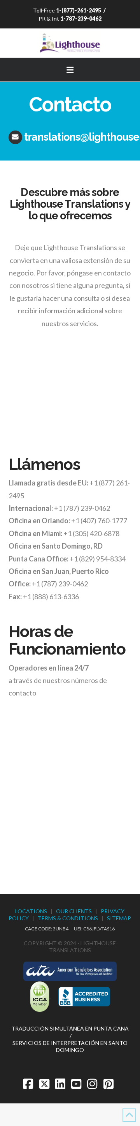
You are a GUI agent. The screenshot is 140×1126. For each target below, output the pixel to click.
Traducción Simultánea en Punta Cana (70, 1028)
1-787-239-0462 (81, 18)
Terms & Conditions (68, 918)
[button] (70, 68)
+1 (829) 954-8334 (98, 558)
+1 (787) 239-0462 (82, 508)
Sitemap (119, 918)
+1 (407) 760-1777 (99, 520)
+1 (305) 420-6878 (91, 533)
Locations (31, 911)
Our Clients (74, 911)
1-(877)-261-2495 (78, 10)
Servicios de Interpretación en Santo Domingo (70, 1046)
